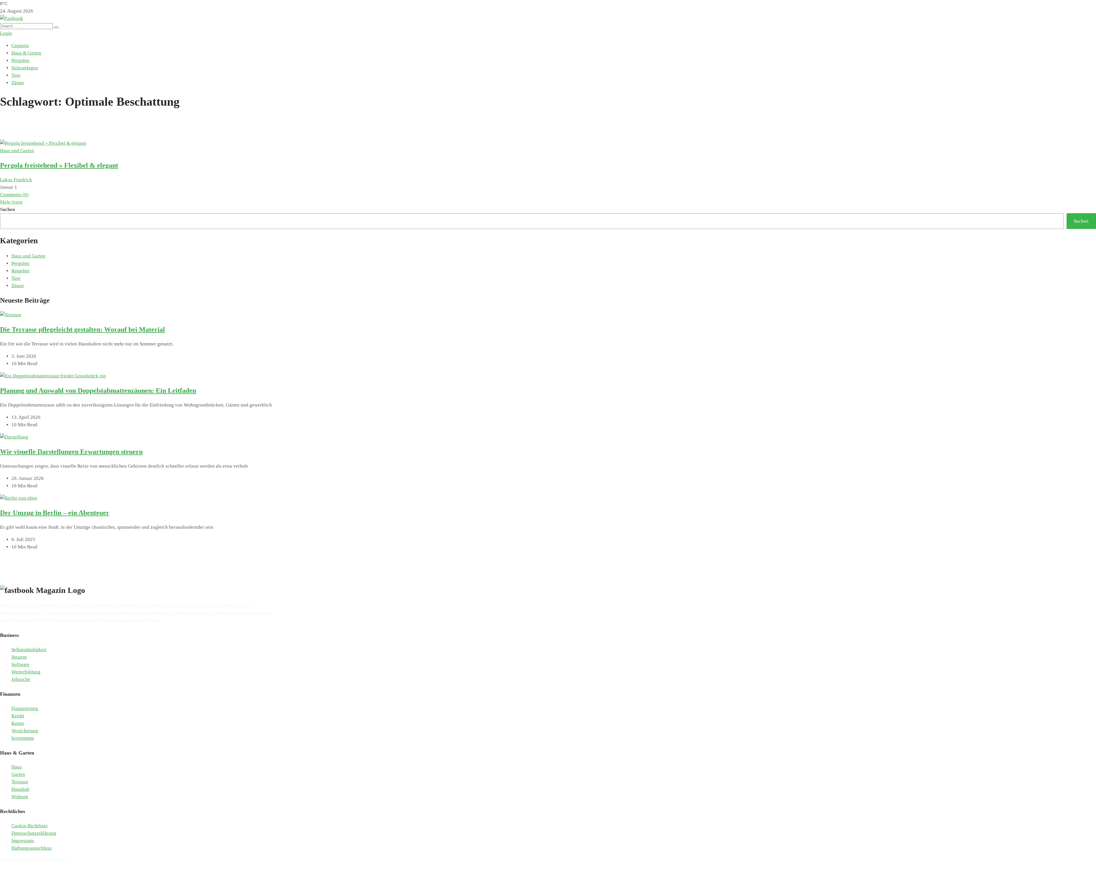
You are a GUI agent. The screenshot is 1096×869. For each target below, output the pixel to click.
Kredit (17, 716)
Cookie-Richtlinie (29, 825)
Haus (16, 767)
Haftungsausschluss (31, 848)
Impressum (22, 840)
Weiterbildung (26, 672)
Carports (20, 45)
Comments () (14, 194)
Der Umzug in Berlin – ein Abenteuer (54, 512)
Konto (17, 723)
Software (20, 664)
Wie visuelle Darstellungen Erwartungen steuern (71, 451)
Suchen (7, 209)
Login (6, 33)
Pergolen (20, 60)
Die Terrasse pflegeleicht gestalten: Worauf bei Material (82, 329)
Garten (18, 774)
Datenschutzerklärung (33, 833)
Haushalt (20, 789)
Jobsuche (20, 679)
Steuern (19, 657)
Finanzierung (24, 708)
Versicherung (24, 730)
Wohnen (19, 796)
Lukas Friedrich (16, 179)
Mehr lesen (11, 202)
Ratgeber (20, 270)
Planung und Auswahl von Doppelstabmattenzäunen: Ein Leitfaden (98, 390)
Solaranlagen (24, 68)
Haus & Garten (26, 53)
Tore (16, 75)
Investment (22, 738)
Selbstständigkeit (28, 649)
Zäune (17, 82)
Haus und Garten (17, 150)
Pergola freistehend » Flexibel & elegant (59, 165)
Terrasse (19, 781)
